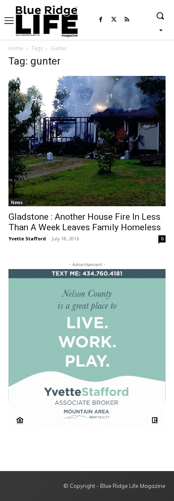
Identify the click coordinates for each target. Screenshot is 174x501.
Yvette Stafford (27, 238)
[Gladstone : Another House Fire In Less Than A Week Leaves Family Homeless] (87, 141)
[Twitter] (113, 20)
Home (15, 48)
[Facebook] (100, 20)
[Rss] (126, 20)
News (17, 202)
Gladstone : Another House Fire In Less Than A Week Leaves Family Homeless (84, 222)
